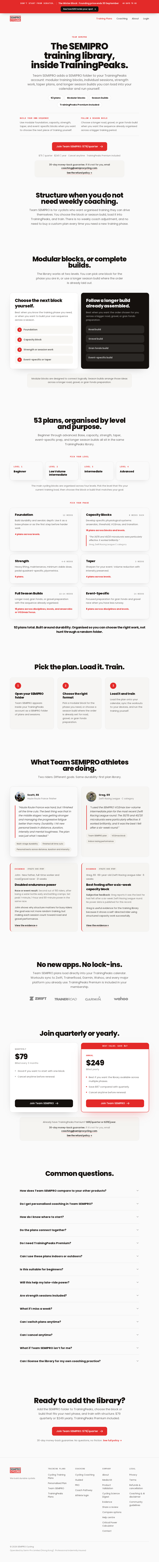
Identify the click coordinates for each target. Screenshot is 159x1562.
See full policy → (112, 1440)
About (135, 18)
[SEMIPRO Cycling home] (15, 18)
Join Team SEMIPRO (42, 1103)
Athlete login (82, 1495)
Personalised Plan (57, 1483)
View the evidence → (26, 925)
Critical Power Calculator (109, 1524)
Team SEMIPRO (56, 1488)
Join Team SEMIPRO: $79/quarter (77, 146)
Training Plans (104, 18)
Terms (132, 1479)
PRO (77, 1485)
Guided (79, 1479)
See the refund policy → (79, 172)
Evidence (107, 1501)
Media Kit (107, 1479)
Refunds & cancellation (136, 1487)
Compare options (111, 1512)
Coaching (121, 18)
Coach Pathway (83, 1490)
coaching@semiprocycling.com (79, 168)
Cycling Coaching (84, 1474)
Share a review (110, 1507)
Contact (106, 1531)
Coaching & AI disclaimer (137, 1495)
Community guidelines (136, 1503)
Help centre (108, 1517)
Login (146, 18)
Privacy (133, 1474)
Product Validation (107, 1487)
